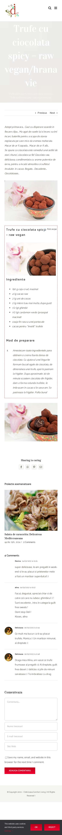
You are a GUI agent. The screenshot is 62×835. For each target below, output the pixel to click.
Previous (42, 113)
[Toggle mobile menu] (55, 8)
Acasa (21, 94)
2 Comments (29, 542)
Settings (8, 831)
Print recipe (52, 229)
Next (52, 113)
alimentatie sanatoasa (43, 94)
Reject (52, 827)
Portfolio (29, 94)
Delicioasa (19, 627)
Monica (18, 561)
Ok (36, 827)
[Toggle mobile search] (49, 8)
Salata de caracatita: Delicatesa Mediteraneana (31, 510)
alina (17, 587)
